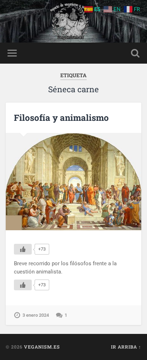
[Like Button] (23, 249)
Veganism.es (42, 347)
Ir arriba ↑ (126, 347)
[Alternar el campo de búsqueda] (135, 53)
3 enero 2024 (35, 315)
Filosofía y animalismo (61, 117)
